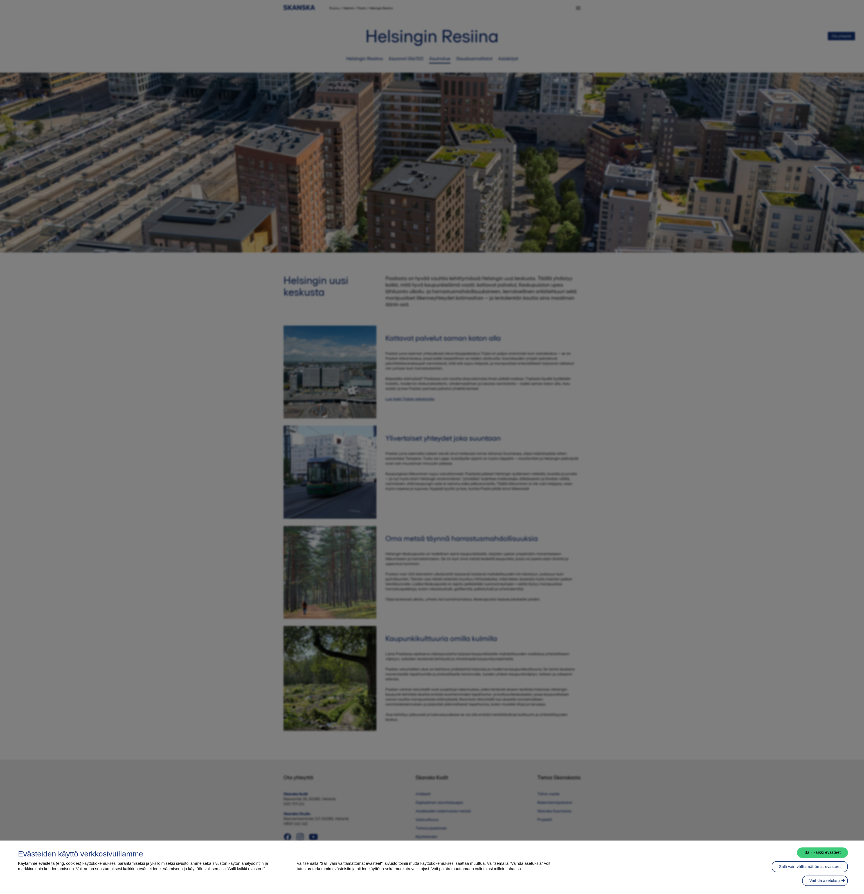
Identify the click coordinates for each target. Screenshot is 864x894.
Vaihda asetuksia (825, 880)
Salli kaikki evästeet (822, 852)
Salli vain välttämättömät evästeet (810, 866)
